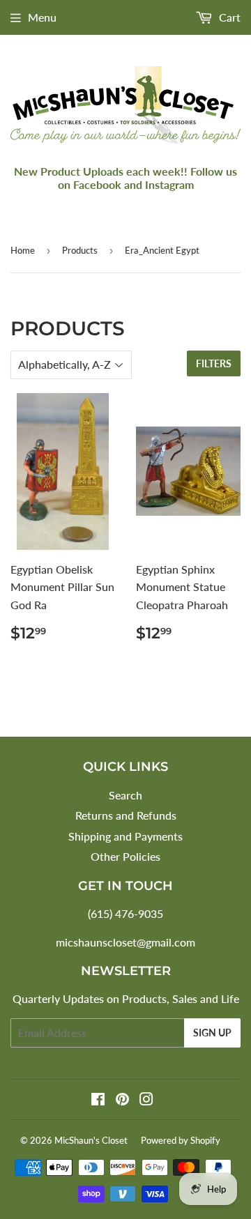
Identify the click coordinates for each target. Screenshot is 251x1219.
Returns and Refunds (125, 815)
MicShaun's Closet (91, 1140)
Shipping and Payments (125, 836)
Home (22, 250)
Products (80, 250)
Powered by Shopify (180, 1140)
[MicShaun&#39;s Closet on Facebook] (98, 1100)
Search (125, 795)
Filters (213, 363)
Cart (228, 17)
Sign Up (212, 1032)
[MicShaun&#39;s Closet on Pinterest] (122, 1100)
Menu (42, 17)
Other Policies (125, 856)
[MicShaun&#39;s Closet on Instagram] (146, 1100)
